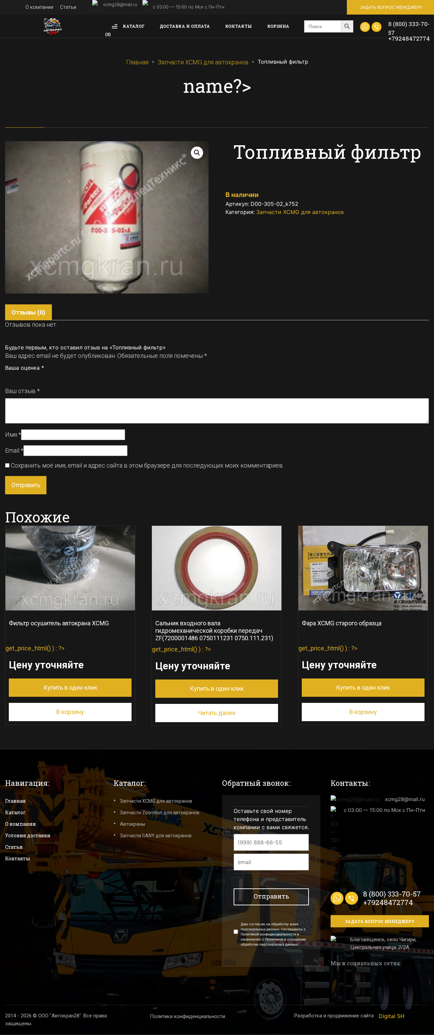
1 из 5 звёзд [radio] (8, 377)
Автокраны (132, 824)
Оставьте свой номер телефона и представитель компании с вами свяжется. (271, 819)
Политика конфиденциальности (187, 1016)
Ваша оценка (24, 367)
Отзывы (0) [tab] (28, 312)
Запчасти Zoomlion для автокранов (159, 812)
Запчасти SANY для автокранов (156, 835)
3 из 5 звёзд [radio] (23, 377)
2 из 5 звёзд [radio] (16, 377)
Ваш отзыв (22, 390)
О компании (39, 7)
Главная (137, 62)
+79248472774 (409, 38)
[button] (197, 153)
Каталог (133, 26)
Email (14, 450)
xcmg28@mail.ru (120, 4)
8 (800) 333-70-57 (409, 28)
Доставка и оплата (185, 26)
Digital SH (392, 1016)
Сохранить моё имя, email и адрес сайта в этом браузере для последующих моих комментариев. (147, 465)
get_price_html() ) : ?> (57, 655)
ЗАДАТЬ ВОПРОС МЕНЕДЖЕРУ (391, 7)
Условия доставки (28, 835)
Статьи (68, 7)
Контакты (238, 26)
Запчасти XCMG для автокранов (203, 62)
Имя (13, 434)
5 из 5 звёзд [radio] (38, 377)
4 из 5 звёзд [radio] (30, 377)
